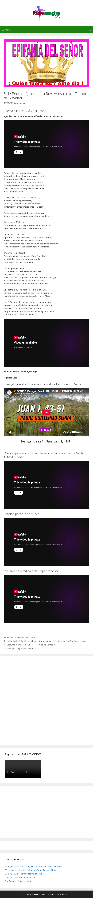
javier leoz (47, 641)
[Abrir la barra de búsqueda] (89, 29)
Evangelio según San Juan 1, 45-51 (23, 648)
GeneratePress (63, 894)
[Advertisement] (23, 703)
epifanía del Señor (15, 641)
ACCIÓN (10, 637)
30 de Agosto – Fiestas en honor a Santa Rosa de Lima (30, 870)
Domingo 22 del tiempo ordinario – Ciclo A (25, 873)
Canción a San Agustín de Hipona (21, 877)
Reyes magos (80, 641)
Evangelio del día (33, 641)
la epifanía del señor (63, 641)
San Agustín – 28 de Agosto (18, 881)
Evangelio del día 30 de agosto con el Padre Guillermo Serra (33, 866)
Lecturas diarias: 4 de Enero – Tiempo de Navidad (31, 644)
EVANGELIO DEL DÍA (25, 637)
